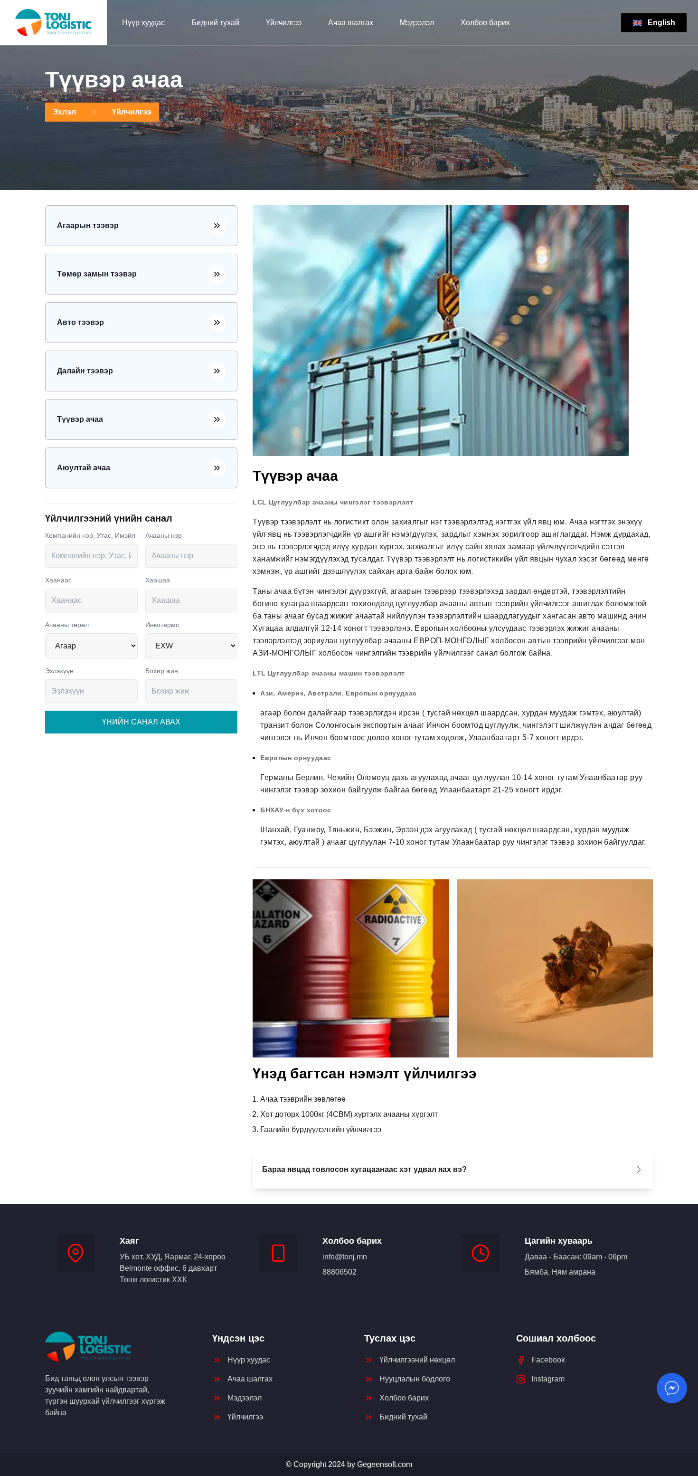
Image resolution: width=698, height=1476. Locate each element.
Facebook (548, 1360)
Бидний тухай (215, 23)
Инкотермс (162, 624)
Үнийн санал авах (141, 722)
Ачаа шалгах (350, 23)
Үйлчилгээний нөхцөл (417, 1360)
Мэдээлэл (417, 23)
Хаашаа (157, 580)
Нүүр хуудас (143, 23)
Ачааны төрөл (67, 624)
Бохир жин (161, 671)
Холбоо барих (485, 23)
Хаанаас (58, 580)
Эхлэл (64, 112)
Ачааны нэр (163, 535)
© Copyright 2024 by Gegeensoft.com (349, 1464)
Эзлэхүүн (59, 671)
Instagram (548, 1379)
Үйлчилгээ (284, 23)
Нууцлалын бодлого (414, 1379)
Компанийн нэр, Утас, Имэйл (90, 535)
